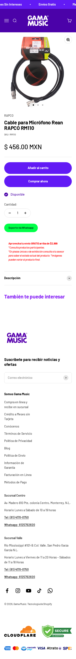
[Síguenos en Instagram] (18, 591)
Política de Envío (15, 455)
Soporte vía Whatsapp (21, 227)
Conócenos (11, 426)
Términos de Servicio (18, 433)
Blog (7, 448)
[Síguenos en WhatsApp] (50, 591)
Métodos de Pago (15, 482)
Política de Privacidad (18, 441)
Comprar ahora (38, 181)
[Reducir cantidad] (9, 213)
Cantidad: (10, 204)
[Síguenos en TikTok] (39, 591)
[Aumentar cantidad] (25, 213)
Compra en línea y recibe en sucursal (16, 404)
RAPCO (9, 115)
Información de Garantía (14, 465)
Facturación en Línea (17, 475)
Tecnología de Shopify (39, 603)
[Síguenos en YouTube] (28, 591)
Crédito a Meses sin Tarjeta (17, 416)
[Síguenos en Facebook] (7, 591)
